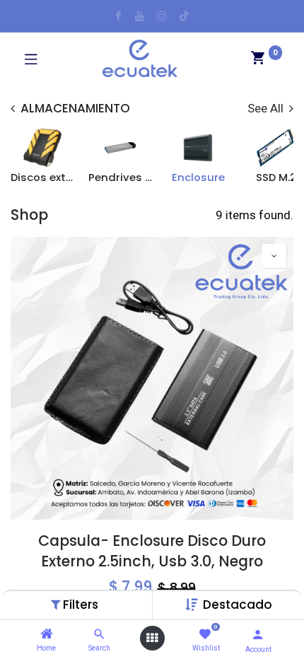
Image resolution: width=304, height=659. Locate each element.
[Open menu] (152, 638)
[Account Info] (257, 634)
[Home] (46, 634)
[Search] (99, 634)
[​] (118, 16)
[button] (237, 604)
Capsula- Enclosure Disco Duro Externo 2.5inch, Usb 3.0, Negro (152, 551)
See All (266, 108)
